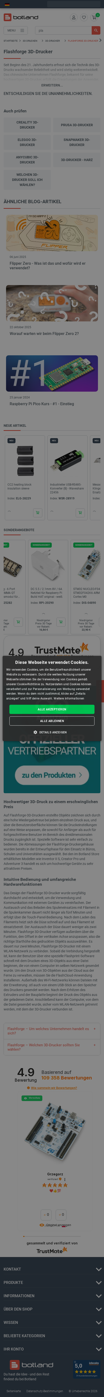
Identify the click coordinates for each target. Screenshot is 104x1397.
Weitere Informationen (69, 698)
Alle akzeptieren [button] (52, 709)
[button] (52, 732)
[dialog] (52, 698)
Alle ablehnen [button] (52, 721)
